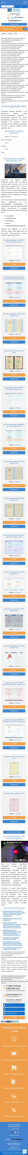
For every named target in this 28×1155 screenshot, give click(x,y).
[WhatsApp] (14, 1021)
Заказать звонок (14, 24)
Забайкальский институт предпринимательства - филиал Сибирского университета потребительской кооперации (12, 932)
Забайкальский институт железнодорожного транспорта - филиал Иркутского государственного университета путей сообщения (15, 925)
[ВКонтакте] (2, 1021)
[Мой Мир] (6, 1021)
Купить (14, 264)
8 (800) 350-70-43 (13, 989)
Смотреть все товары (14, 832)
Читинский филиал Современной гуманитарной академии (12, 948)
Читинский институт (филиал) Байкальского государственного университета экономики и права (12, 943)
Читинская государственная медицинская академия (11, 938)
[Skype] (16, 1021)
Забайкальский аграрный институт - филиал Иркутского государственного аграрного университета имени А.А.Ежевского (14, 913)
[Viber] (12, 1021)
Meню (3, 3)
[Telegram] (18, 1021)
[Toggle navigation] (25, 2)
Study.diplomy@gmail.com (14, 20)
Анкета (21, 6)
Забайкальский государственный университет (12, 919)
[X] (8, 1021)
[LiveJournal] (10, 1021)
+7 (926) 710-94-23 (15, 14)
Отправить (14, 1017)
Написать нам (14, 1147)
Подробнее (14, 268)
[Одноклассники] (4, 1021)
